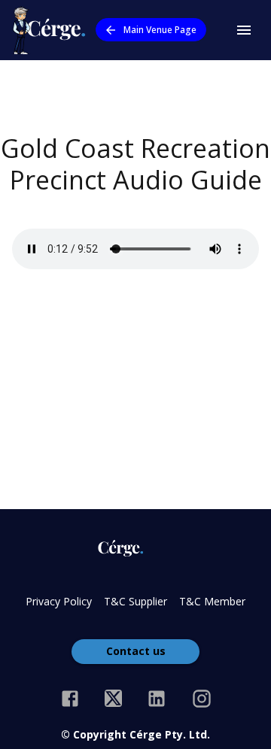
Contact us (136, 651)
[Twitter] (113, 698)
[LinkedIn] (156, 698)
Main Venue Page (159, 29)
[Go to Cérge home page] (52, 30)
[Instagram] (201, 698)
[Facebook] (70, 698)
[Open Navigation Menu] (244, 30)
